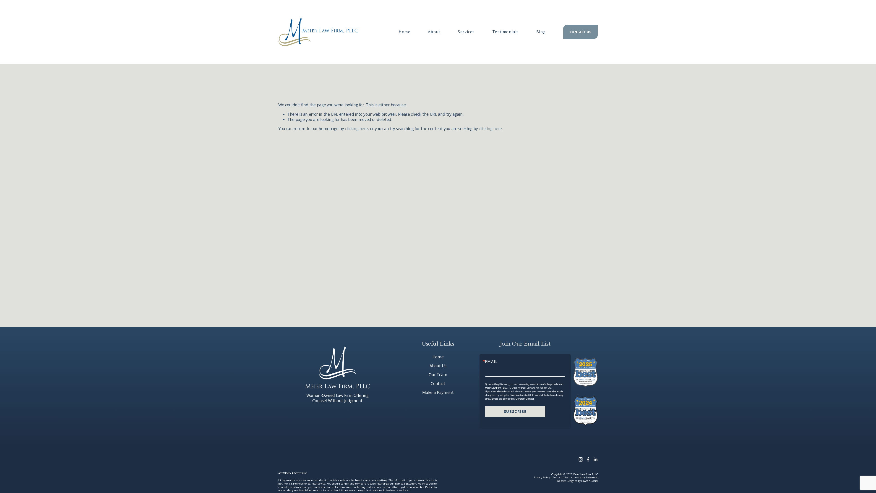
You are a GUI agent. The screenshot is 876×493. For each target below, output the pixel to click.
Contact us (580, 32)
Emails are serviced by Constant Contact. (512, 398)
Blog (541, 31)
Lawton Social (589, 481)
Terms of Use (560, 477)
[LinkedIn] (595, 459)
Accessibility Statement (584, 477)
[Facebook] (588, 459)
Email (491, 361)
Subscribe (515, 411)
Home (404, 31)
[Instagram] (581, 459)
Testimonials (505, 31)
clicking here (356, 128)
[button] (434, 31)
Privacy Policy (542, 477)
